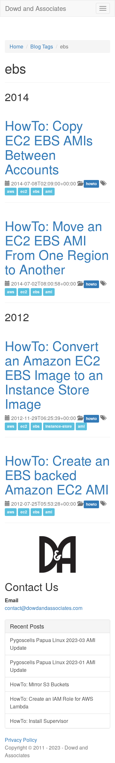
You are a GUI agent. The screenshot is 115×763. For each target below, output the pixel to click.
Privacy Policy (21, 739)
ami (48, 191)
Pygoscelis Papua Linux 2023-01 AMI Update (52, 665)
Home (16, 46)
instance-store (58, 426)
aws (10, 191)
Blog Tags (41, 46)
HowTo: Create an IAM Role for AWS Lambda (51, 702)
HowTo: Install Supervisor (39, 720)
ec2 (23, 191)
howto (91, 184)
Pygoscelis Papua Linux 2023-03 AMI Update (52, 643)
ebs (36, 191)
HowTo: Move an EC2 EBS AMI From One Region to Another (57, 247)
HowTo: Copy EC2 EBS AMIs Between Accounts (49, 147)
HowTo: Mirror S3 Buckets (39, 684)
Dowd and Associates (35, 8)
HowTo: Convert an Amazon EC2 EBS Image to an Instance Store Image (54, 374)
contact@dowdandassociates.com (43, 608)
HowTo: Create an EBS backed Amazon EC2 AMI (57, 474)
